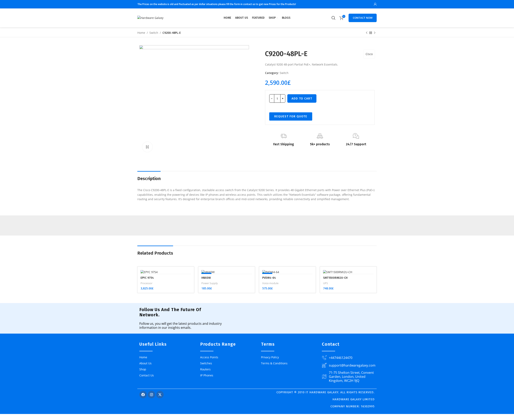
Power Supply (209, 283)
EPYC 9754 (147, 278)
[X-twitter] (160, 394)
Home (141, 33)
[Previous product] (367, 33)
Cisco (369, 54)
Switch (153, 33)
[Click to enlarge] (147, 147)
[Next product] (375, 33)
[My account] (375, 4)
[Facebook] (143, 394)
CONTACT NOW (362, 17)
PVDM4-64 (269, 278)
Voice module (270, 283)
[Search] (333, 18)
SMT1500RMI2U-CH (335, 278)
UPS (325, 283)
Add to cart (302, 98)
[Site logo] (150, 17)
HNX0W (206, 278)
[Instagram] (151, 394)
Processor (146, 283)
